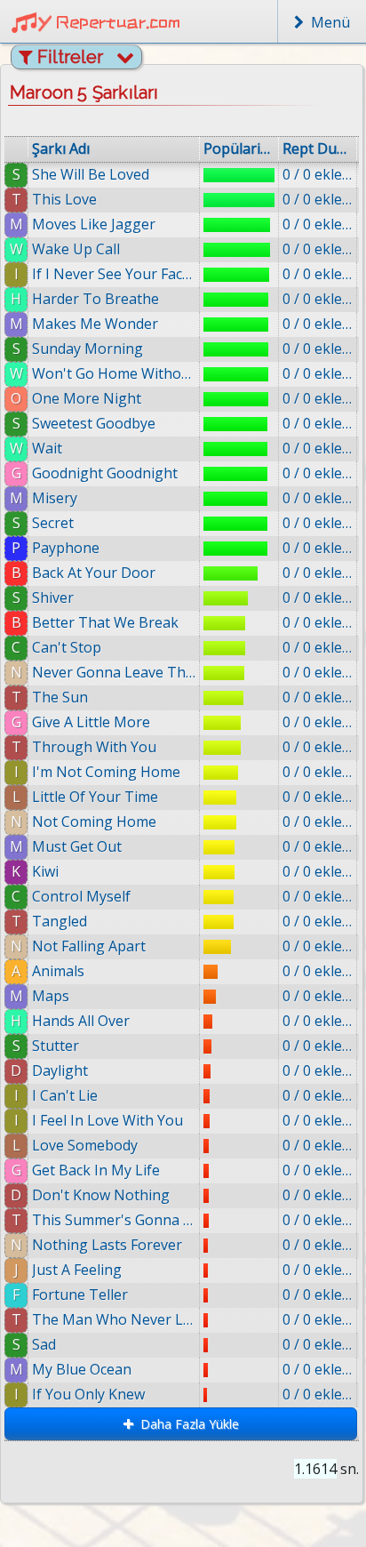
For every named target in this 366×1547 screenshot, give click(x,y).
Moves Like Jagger (93, 224)
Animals (58, 971)
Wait (47, 448)
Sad (44, 1344)
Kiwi (45, 871)
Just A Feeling (77, 1269)
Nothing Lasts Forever (107, 1244)
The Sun (60, 697)
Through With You (94, 747)
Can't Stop (66, 647)
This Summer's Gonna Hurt (113, 1220)
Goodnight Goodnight (105, 473)
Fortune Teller (80, 1294)
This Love (64, 199)
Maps (50, 996)
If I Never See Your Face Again (113, 274)
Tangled (59, 921)
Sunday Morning (87, 348)
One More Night (86, 398)
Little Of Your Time (95, 796)
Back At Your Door (93, 572)
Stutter (55, 1045)
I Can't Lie (65, 1095)
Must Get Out (77, 846)
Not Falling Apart (89, 946)
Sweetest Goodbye (93, 423)
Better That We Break (105, 622)
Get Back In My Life (96, 1170)
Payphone (65, 547)
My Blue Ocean (81, 1369)
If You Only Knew (88, 1394)
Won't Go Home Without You (113, 373)
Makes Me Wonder (95, 323)
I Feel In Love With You (107, 1120)
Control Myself (81, 896)
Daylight (60, 1070)
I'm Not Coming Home (106, 772)
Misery (54, 498)
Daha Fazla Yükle (186, 1423)
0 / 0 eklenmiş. (317, 174)
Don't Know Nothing (101, 1195)
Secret (53, 523)
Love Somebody (85, 1145)
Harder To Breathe (95, 299)
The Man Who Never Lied (113, 1319)
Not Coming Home (94, 821)
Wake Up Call (76, 249)
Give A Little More (91, 722)
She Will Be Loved (90, 174)
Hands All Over (81, 1020)
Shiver (53, 597)
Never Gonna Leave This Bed (113, 672)
